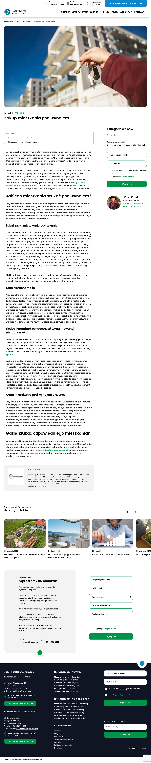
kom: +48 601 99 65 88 (134, 206)
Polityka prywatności (63, 745)
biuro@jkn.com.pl (56, 4)
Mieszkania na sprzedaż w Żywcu (68, 677)
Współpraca (59, 736)
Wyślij (125, 184)
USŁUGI (105, 12)
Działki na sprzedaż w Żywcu (66, 682)
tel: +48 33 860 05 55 (133, 203)
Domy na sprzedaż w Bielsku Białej (68, 706)
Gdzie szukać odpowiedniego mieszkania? (23, 142)
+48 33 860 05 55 (77, 4)
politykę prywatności (126, 176)
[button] (127, 512)
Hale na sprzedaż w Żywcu (65, 688)
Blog (115, 12)
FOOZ (144, 748)
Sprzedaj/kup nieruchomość (122, 3)
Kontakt (139, 12)
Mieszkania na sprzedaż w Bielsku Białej (71, 704)
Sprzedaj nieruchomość (64, 739)
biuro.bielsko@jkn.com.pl (27, 728)
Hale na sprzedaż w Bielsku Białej (68, 715)
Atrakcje (126, 12)
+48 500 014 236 (19, 726)
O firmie (65, 12)
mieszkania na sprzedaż (55, 450)
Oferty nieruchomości (85, 12)
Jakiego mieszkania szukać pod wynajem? (23, 138)
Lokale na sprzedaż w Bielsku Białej (69, 712)
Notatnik (58, 748)
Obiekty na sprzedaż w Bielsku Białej (69, 718)
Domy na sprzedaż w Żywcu (66, 680)
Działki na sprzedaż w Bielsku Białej (69, 709)
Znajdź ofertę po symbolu (115, 721)
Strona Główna (9, 22)
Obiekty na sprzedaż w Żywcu (67, 691)
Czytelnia (26, 22)
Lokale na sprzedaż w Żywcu (66, 685)
